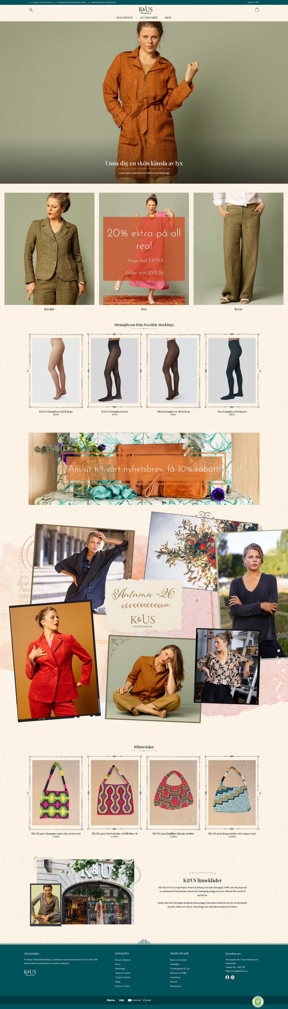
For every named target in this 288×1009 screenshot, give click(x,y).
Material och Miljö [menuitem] (178, 973)
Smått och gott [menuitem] (179, 953)
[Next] (260, 371)
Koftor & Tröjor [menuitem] (122, 986)
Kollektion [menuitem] (125, 17)
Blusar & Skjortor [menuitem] (123, 960)
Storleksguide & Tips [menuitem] (180, 968)
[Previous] (28, 371)
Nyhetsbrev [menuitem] (175, 986)
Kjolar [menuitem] (118, 981)
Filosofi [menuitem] (173, 981)
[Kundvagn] (256, 9)
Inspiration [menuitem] (175, 977)
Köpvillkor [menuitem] (175, 964)
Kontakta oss (233, 953)
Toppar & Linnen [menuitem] (123, 977)
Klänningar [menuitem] (120, 968)
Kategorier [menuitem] (122, 953)
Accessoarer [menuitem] (148, 17)
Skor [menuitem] (168, 17)
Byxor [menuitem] (118, 964)
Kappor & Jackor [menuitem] (122, 973)
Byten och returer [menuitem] (178, 960)
